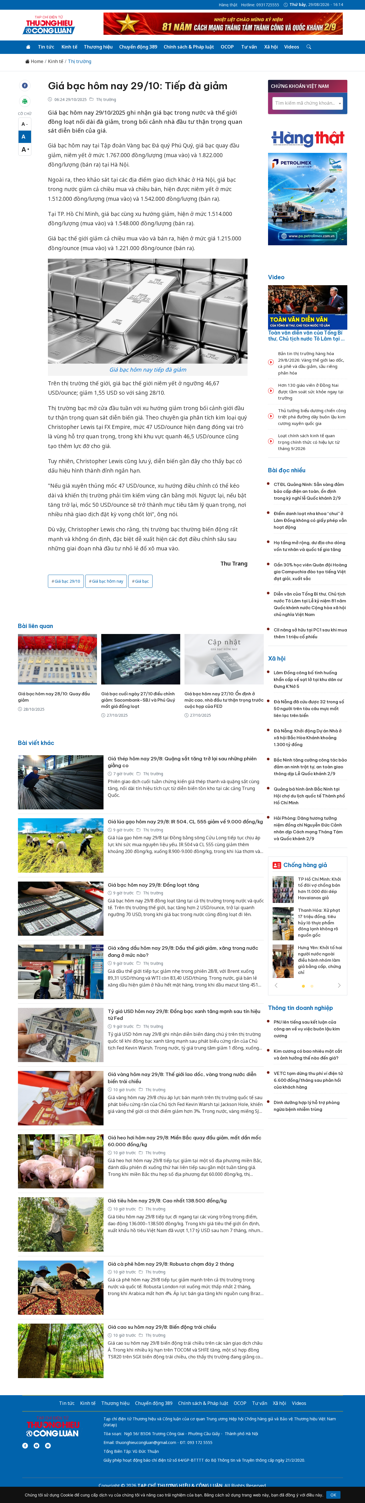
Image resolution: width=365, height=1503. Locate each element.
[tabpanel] (308, 929)
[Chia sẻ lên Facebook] (25, 85)
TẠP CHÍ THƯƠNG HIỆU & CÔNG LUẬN (179, 1485)
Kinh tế (69, 47)
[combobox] (307, 103)
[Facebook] (25, 1446)
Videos (291, 47)
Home (36, 61)
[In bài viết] (25, 101)
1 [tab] (303, 986)
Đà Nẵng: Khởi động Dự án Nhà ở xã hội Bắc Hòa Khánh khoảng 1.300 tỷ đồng (308, 737)
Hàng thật (228, 5)
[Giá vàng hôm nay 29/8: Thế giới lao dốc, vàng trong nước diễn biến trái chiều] (61, 1098)
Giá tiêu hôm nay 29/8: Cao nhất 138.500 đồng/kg (167, 1201)
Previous (276, 985)
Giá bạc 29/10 (67, 581)
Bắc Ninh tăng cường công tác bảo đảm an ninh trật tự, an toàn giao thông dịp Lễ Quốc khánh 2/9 (310, 766)
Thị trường (79, 61)
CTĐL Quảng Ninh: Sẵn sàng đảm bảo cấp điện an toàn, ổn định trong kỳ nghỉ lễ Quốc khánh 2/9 (309, 491)
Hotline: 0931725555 (260, 5)
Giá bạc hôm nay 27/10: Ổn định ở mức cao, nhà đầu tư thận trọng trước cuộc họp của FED (223, 700)
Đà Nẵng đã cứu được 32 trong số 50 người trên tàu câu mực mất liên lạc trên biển (309, 708)
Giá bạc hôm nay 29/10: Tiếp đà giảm (138, 86)
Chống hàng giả (305, 864)
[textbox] (308, 103)
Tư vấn (249, 47)
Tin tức (46, 47)
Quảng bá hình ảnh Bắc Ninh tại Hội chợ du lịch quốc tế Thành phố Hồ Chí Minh (309, 795)
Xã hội (271, 47)
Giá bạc (142, 581)
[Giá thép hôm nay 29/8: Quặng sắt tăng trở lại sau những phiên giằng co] (61, 782)
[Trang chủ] (28, 47)
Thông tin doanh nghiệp (300, 1007)
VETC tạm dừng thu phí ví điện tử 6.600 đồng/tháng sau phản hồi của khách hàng (308, 1080)
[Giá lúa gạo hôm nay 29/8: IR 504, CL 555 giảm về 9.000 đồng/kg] (61, 845)
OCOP (227, 47)
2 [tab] (312, 986)
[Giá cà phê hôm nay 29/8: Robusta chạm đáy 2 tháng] (61, 1288)
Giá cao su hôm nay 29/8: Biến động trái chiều (162, 1327)
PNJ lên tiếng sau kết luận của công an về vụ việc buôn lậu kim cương (307, 1028)
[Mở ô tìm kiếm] (308, 47)
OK (333, 1494)
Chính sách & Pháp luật (189, 47)
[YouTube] (36, 1446)
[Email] (48, 1446)
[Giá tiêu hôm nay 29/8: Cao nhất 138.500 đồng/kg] (61, 1224)
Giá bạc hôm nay (107, 581)
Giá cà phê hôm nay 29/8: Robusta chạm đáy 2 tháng (171, 1264)
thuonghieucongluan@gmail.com (145, 1442)
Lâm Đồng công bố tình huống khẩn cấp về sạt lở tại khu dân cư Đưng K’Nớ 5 (308, 679)
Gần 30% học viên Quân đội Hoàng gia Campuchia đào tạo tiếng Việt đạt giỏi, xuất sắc (310, 571)
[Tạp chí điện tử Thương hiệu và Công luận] (52, 1426)
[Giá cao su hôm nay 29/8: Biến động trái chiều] (61, 1351)
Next (339, 985)
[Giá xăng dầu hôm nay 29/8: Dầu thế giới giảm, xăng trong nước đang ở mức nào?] (61, 972)
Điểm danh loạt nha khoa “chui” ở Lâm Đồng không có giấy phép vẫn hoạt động (310, 520)
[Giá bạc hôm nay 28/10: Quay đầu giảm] (57, 659)
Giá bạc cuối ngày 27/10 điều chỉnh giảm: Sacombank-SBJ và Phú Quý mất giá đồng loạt (138, 700)
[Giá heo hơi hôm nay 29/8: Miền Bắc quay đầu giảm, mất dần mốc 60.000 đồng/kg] (61, 1161)
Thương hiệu (98, 47)
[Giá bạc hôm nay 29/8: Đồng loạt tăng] (61, 909)
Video (276, 277)
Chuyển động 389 (138, 47)
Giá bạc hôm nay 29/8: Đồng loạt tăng (153, 885)
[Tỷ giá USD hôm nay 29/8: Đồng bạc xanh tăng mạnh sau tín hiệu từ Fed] (61, 1035)
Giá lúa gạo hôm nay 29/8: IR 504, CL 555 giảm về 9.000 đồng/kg (185, 822)
